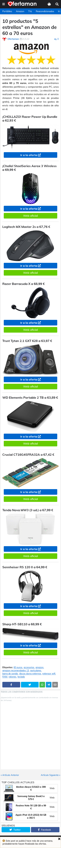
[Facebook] (11, 684)
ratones (12, 677)
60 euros (18, 667)
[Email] (55, 684)
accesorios (29, 667)
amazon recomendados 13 (15, 670)
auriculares (35, 670)
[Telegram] (48, 684)
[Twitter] (30, 684)
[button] (3, 4)
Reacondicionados (45, 11)
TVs (30, 11)
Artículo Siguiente (50, 775)
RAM (4, 677)
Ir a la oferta (28, 155)
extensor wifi (48, 674)
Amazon (20, 11)
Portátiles (7, 11)
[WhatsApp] (42, 684)
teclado (21, 677)
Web (52, 788)
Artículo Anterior (10, 775)
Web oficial (30, 215)
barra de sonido (10, 674)
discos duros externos (30, 674)
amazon (39, 667)
